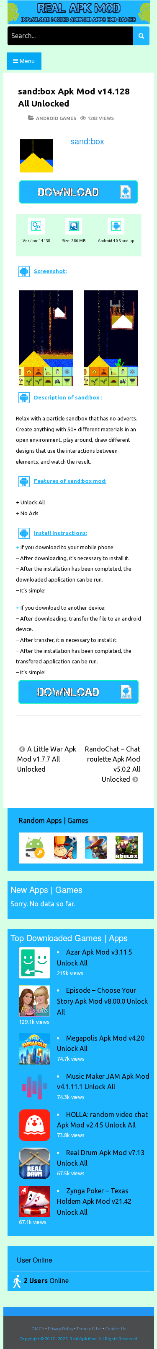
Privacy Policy (60, 1328)
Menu (26, 60)
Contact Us (115, 1328)
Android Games (56, 118)
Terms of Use (89, 1328)
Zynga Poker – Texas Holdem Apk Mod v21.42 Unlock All (94, 1201)
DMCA (37, 1328)
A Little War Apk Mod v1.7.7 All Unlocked (46, 759)
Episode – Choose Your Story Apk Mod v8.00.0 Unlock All (102, 1000)
